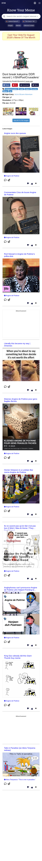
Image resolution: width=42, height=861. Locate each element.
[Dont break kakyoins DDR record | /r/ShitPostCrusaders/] (21, 60)
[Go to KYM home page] (4, 3)
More (36, 85)
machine (34, 89)
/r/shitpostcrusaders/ (11, 89)
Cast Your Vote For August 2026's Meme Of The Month (21, 36)
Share (7, 85)
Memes (18, 25)
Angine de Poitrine (12, 176)
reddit (21, 89)
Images (10, 25)
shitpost (27, 89)
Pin (15, 85)
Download (25, 85)
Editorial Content (29, 25)
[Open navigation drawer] (40, 3)
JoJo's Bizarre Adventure (23, 94)
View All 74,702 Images (21, 120)
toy (11, 91)
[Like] (31, 184)
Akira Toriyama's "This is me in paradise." (21, 779)
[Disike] (28, 183)
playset (5, 91)
